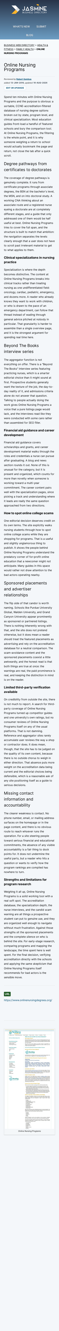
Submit (41, 26)
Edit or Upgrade (15, 88)
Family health (25, 49)
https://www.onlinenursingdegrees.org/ (28, 1000)
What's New (21, 26)
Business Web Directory (19, 45)
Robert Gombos (23, 79)
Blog (29, 35)
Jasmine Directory (29, 9)
